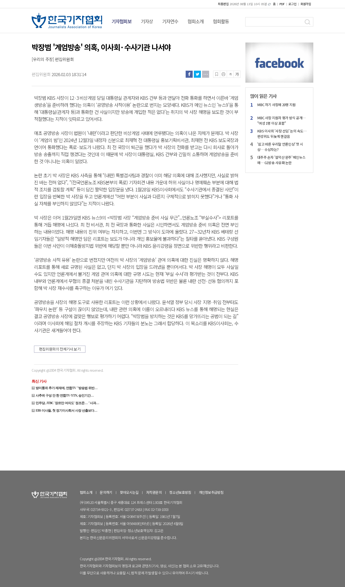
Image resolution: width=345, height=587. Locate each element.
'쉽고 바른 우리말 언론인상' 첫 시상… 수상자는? (280, 147)
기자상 (147, 21)
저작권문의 (154, 492)
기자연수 (170, 21)
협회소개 (195, 21)
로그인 (292, 4)
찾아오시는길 (129, 492)
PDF (282, 4)
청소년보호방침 (180, 492)
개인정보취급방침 (211, 492)
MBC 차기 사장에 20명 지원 (276, 104)
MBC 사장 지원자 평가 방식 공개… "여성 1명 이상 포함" (281, 120)
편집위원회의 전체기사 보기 (59, 349)
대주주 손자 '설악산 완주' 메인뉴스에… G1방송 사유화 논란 (281, 160)
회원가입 (305, 4)
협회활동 (221, 21)
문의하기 (106, 492)
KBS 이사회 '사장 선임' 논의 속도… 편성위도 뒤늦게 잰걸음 (282, 133)
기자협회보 (121, 21)
